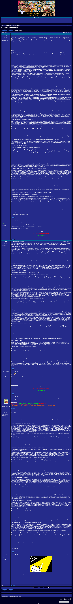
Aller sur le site (36, 17)
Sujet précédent (65, 32)
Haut (2, 239)
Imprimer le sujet (4, 32)
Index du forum (4, 25)
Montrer (15, 46)
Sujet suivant (69, 32)
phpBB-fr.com (38, 603)
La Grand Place (9, 25)
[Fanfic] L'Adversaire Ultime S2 (9, 27)
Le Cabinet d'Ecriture (16, 25)
